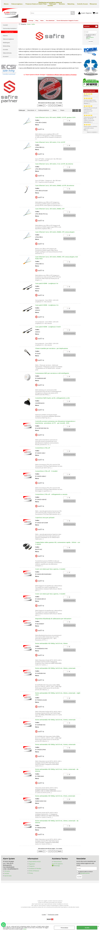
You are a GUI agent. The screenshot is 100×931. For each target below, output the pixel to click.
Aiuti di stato (8, 876)
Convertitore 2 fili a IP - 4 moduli (46, 471)
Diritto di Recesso (34, 871)
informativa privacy (85, 873)
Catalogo (30, 20)
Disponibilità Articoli (35, 861)
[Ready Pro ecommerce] (50, 919)
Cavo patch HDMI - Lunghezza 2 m (46, 305)
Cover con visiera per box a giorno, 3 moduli (50, 594)
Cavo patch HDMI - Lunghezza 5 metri (48, 327)
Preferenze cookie (53, 914)
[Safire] (39, 131)
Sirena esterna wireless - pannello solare (90, 127)
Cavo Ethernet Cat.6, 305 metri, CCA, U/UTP (50, 142)
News (42, 20)
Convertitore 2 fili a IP (42, 448)
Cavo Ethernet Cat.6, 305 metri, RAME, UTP (49, 209)
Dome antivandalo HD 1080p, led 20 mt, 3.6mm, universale (55, 720)
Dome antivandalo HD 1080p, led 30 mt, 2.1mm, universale (55, 796)
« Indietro (40, 105)
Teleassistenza (57, 861)
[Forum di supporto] (90, 55)
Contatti (6, 873)
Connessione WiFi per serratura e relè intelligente (52, 373)
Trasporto (32, 866)
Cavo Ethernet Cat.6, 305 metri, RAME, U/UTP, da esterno (54, 185)
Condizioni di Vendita (35, 868)
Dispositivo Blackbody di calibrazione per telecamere (53, 619)
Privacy (31, 873)
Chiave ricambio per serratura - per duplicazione (51, 348)
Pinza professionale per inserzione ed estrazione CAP (90, 109)
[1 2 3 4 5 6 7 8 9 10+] (67, 121)
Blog (37, 20)
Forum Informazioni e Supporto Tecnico (67, 20)
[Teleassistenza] (90, 76)
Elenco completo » (92, 132)
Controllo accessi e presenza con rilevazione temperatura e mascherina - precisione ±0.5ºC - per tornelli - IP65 (55, 422)
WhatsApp (56, 865)
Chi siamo (7, 871)
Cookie (24, 929)
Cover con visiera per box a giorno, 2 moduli (50, 569)
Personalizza (64, 927)
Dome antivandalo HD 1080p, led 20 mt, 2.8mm (51, 643)
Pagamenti (32, 864)
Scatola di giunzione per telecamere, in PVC (90, 100)
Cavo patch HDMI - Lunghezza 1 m (46, 283)
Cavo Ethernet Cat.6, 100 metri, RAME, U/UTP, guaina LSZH (55, 117)
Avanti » (60, 105)
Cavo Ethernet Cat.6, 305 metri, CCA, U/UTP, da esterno (54, 164)
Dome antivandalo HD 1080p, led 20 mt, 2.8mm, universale (55, 668)
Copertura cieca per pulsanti (44, 517)
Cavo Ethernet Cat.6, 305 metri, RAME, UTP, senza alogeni (54, 232)
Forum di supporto (57, 863)
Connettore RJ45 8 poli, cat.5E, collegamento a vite (52, 398)
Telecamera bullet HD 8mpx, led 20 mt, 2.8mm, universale (90, 118)
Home (24, 20)
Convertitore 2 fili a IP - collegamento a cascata (51, 494)
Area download (50, 20)
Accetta (87, 927)
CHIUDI (98, 926)
